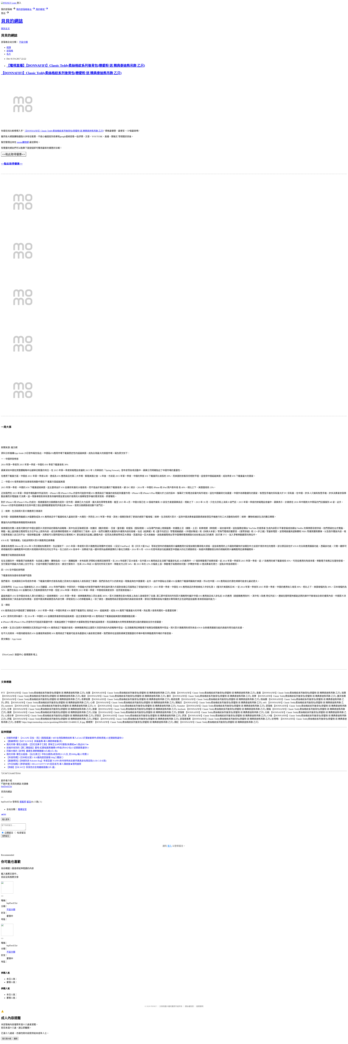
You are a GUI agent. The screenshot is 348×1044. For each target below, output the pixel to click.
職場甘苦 (22, 809)
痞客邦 (23, 802)
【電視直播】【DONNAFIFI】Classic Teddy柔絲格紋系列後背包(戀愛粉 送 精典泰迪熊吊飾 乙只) (76, 65)
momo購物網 (23, 142)
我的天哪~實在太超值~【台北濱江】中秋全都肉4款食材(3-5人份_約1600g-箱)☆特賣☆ (48, 754)
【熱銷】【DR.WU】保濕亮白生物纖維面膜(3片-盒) (31, 767)
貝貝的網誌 (12, 21)
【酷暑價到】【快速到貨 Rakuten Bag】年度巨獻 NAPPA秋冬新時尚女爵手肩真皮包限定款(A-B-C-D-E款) (56, 761)
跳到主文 (5, 28)
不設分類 (23, 42)
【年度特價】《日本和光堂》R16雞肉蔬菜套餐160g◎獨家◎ (35, 757)
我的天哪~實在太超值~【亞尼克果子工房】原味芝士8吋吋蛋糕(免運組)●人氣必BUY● (47, 744)
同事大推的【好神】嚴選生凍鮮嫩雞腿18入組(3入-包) (32, 751)
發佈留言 (5, 836)
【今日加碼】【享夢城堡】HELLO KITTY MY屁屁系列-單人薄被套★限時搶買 (44, 764)
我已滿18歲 (6, 1039)
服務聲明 (199, 1006)
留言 (29, 802)
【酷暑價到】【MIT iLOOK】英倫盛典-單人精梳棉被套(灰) (34, 741)
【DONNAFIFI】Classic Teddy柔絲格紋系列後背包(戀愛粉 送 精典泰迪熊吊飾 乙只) (61, 73)
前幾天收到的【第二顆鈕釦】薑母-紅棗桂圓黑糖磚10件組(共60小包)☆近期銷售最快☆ (48, 748)
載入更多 (5, 819)
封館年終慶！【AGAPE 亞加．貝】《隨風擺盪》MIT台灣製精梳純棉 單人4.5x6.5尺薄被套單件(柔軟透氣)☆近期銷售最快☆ (65, 738)
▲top (3, 814)
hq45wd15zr (6, 786)
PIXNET (154, 1006)
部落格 (10, 51)
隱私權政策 (189, 1006)
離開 (15, 1039)
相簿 (9, 47)
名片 (9, 54)
